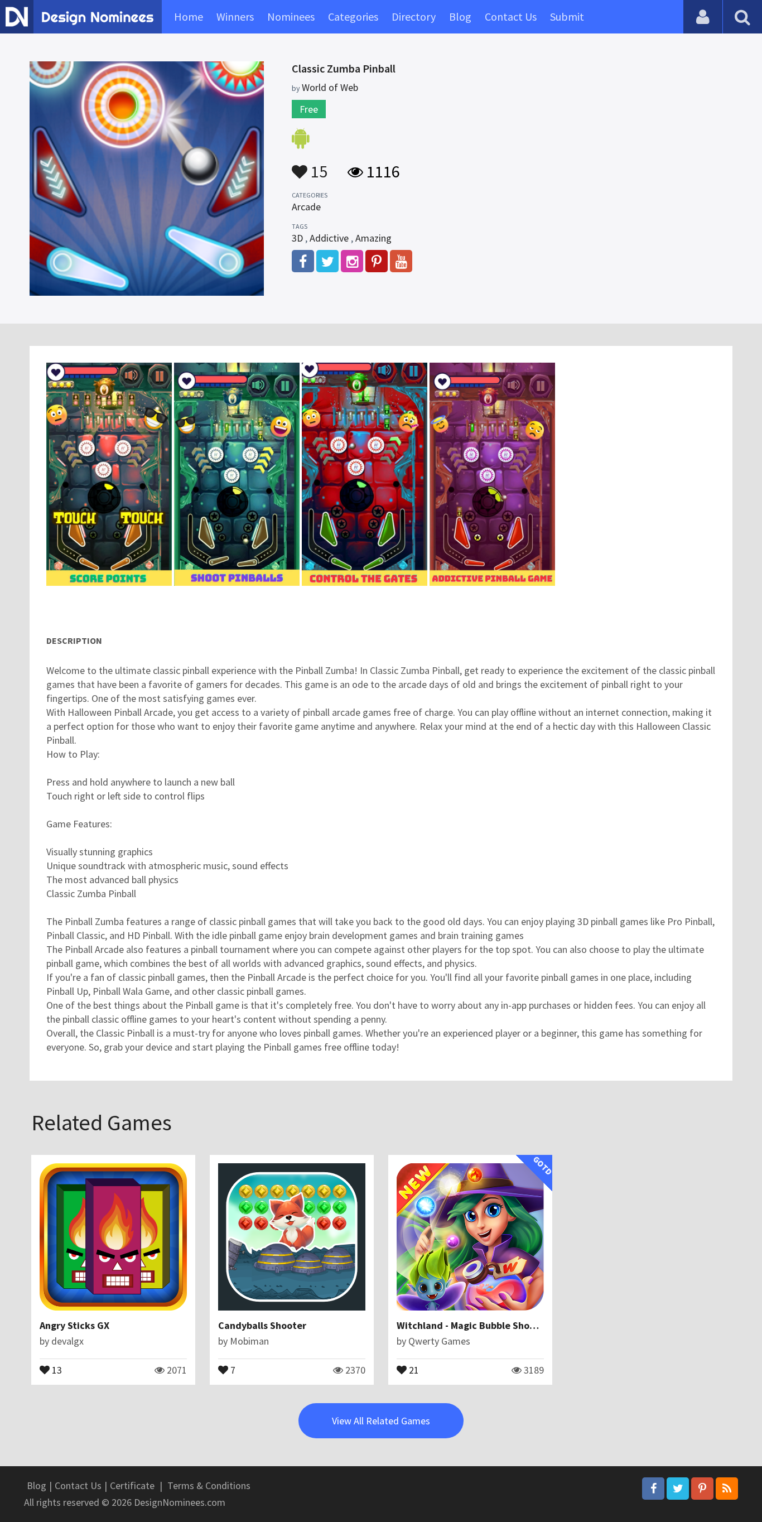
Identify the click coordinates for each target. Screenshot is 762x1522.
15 (317, 166)
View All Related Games (381, 1420)
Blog (460, 16)
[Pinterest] (702, 1488)
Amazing (373, 238)
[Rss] (727, 1488)
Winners (235, 16)
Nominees (291, 16)
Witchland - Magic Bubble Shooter (473, 1325)
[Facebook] (653, 1488)
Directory (414, 16)
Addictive (329, 238)
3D (297, 238)
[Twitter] (678, 1488)
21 (413, 1369)
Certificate (132, 1485)
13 (56, 1369)
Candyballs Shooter (262, 1325)
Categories (353, 16)
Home (188, 16)
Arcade (306, 206)
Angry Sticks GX (74, 1325)
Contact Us (511, 16)
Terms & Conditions (208, 1485)
